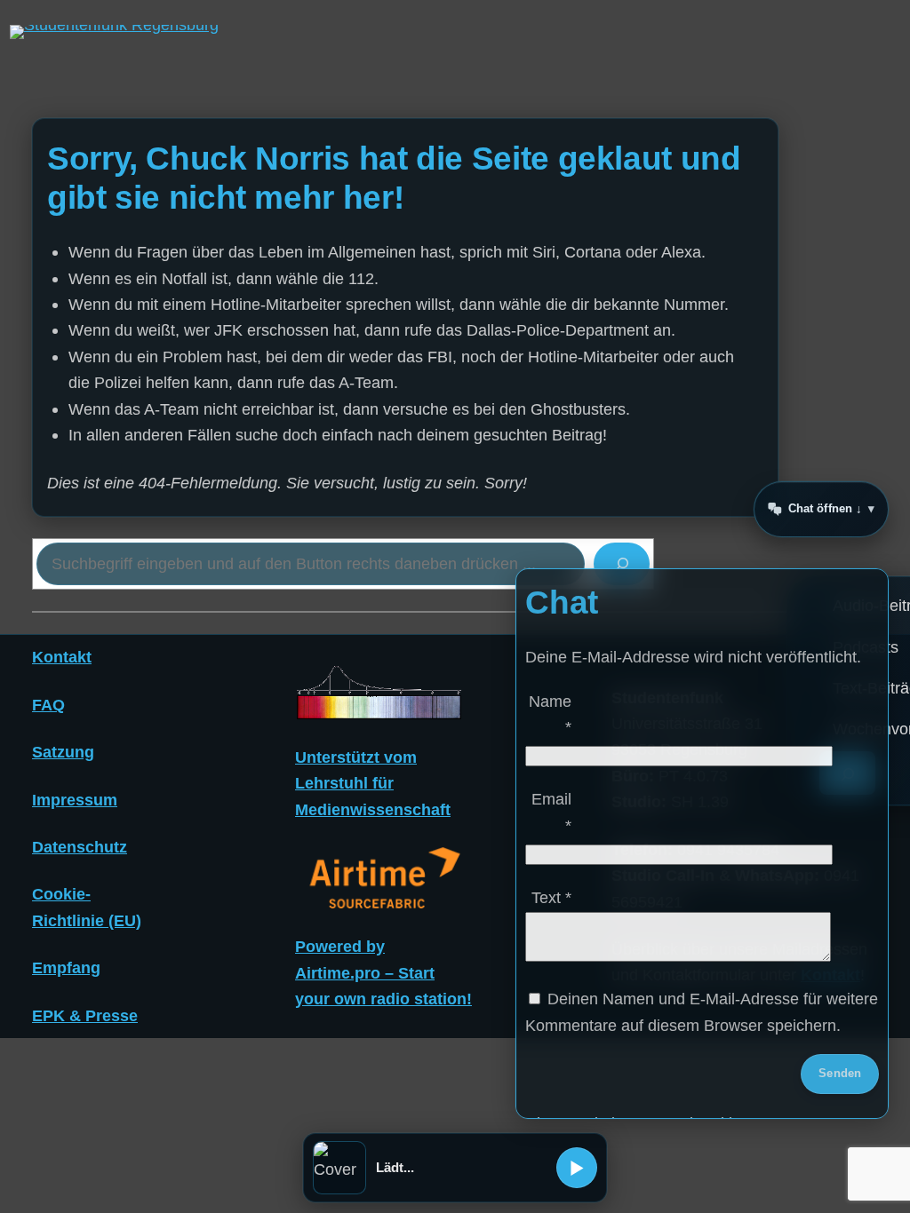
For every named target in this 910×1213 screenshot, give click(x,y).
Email (551, 811)
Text (551, 897)
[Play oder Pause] (576, 1167)
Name (550, 714)
